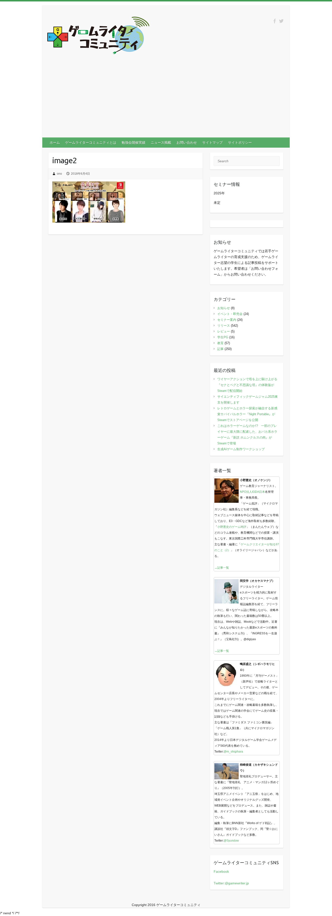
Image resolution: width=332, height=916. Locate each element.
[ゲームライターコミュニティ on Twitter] (281, 21)
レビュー (223, 331)
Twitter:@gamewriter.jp (231, 883)
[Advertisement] (166, 101)
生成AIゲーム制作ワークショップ (241, 449)
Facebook (221, 871)
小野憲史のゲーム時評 (231, 527)
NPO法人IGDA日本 (252, 492)
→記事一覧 (221, 567)
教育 (220, 343)
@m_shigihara (233, 751)
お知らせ (223, 308)
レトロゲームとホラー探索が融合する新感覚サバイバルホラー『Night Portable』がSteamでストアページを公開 (247, 414)
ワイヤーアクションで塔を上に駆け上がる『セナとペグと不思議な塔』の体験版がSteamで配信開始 (247, 385)
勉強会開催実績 (133, 142)
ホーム (55, 142)
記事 (220, 349)
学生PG (222, 337)
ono (59, 173)
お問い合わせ (186, 142)
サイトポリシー (240, 142)
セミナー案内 (226, 320)
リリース (223, 325)
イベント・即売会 (230, 314)
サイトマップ (212, 142)
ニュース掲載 (161, 142)
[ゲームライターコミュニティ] (98, 36)
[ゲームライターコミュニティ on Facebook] (274, 21)
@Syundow (231, 840)
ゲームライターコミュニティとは (90, 142)
